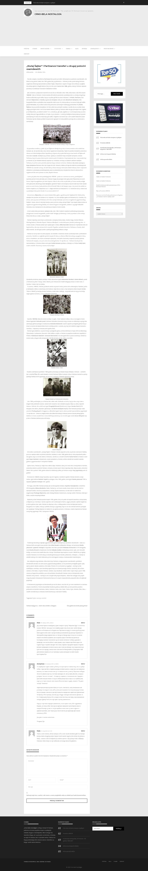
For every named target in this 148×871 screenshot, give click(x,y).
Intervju (84, 48)
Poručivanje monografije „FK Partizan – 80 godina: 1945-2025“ (111, 148)
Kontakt (26, 54)
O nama (35, 48)
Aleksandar (29, 72)
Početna (26, 48)
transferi (44, 598)
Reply (83, 622)
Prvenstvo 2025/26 (105, 143)
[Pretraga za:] (103, 94)
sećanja (39, 598)
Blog (76, 48)
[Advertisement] (74, 30)
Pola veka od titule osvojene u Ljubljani (44, 3)
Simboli (68, 48)
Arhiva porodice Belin (106, 159)
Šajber (34, 598)
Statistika (57, 48)
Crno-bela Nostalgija (48, 14)
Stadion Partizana (106, 176)
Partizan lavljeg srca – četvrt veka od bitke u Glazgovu (41, 606)
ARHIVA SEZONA (45, 48)
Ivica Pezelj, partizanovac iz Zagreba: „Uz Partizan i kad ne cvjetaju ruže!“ (109, 195)
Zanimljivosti (94, 48)
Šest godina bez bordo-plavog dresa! (77, 606)
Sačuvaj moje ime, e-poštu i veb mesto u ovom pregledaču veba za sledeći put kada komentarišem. (56, 795)
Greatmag (41, 861)
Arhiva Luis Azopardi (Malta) (108, 154)
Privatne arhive (108, 48)
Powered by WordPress (30, 861)
